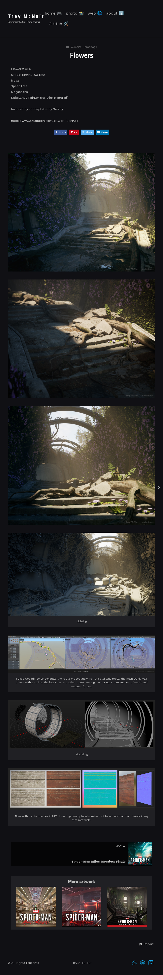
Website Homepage (84, 46)
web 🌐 (95, 13)
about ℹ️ (115, 13)
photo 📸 (75, 13)
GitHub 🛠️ (59, 24)
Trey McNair (26, 16)
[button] (146, 944)
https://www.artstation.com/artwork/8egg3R (44, 121)
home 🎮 (53, 13)
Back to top (82, 962)
